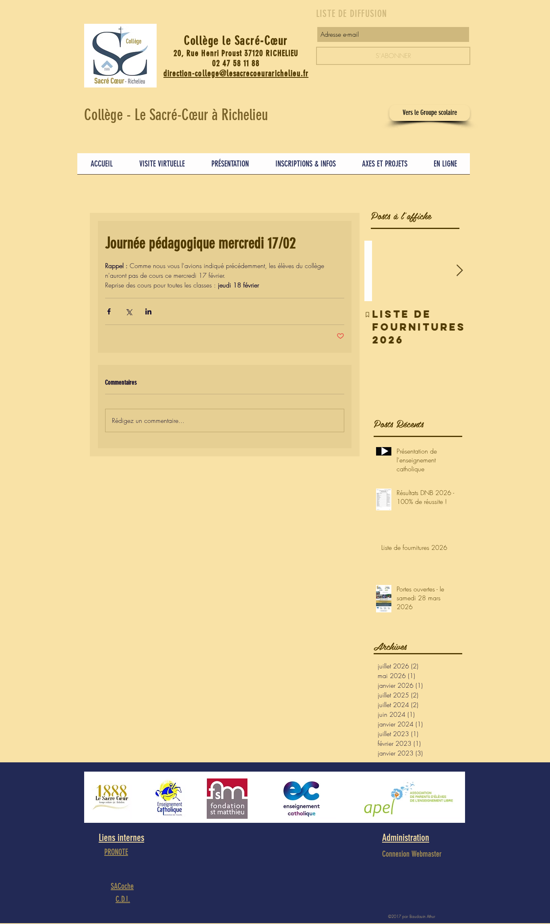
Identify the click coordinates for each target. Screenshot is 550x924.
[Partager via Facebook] (109, 311)
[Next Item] (459, 270)
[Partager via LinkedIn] (148, 311)
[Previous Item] (377, 270)
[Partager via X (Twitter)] (128, 311)
